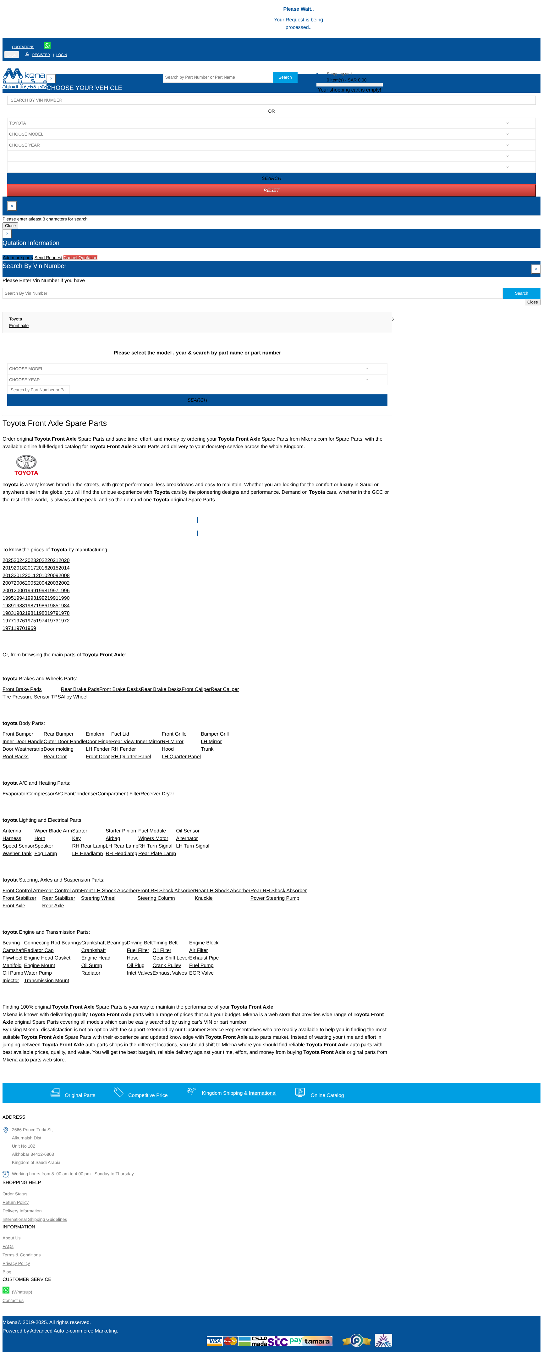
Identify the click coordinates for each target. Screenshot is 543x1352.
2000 (19, 590)
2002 (64, 583)
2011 (30, 575)
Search (285, 77)
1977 (8, 621)
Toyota (15, 318)
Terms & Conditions (22, 1254)
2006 (19, 583)
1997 (52, 590)
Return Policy (16, 1202)
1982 (19, 613)
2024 (19, 560)
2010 (41, 575)
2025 (8, 560)
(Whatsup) (20, 1291)
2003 (52, 583)
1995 (8, 598)
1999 (30, 590)
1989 (8, 606)
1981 (30, 613)
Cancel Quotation (80, 257)
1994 (19, 598)
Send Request (49, 257)
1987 (30, 606)
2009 (52, 575)
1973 (52, 621)
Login (61, 55)
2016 (41, 568)
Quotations (23, 47)
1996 (64, 590)
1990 (64, 598)
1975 (30, 621)
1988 (19, 606)
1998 (41, 590)
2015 (52, 568)
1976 (19, 621)
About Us (12, 1237)
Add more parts (18, 257)
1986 (41, 606)
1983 (8, 613)
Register (41, 55)
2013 (8, 575)
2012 (19, 575)
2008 (64, 575)
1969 (30, 628)
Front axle (19, 325)
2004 (41, 583)
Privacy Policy (16, 1263)
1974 (41, 621)
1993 (30, 598)
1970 (19, 628)
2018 (19, 568)
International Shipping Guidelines (35, 1219)
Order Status (15, 1193)
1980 (41, 613)
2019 (8, 568)
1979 (52, 613)
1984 (64, 606)
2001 (8, 590)
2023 (30, 560)
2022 (41, 560)
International (263, 1093)
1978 (64, 613)
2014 (64, 568)
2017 (30, 568)
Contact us (13, 1300)
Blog (7, 1271)
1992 (41, 598)
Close (10, 225)
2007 (8, 583)
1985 (52, 606)
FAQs (8, 1246)
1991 (52, 598)
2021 (52, 560)
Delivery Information (22, 1210)
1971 (8, 628)
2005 (30, 583)
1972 (64, 621)
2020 (64, 560)
